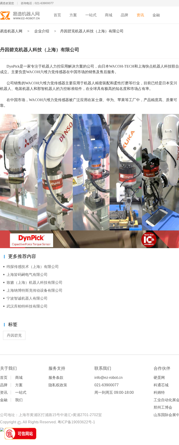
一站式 (90, 15)
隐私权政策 (57, 385)
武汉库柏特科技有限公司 (27, 306)
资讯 (140, 15)
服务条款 (55, 378)
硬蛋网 (159, 378)
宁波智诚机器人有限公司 (27, 298)
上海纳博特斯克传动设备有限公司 (34, 290)
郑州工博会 (163, 407)
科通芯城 (161, 385)
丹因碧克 (14, 335)
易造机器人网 (11, 31)
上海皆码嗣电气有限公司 (27, 275)
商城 (108, 15)
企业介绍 (41, 31)
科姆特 (159, 392)
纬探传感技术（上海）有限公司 (33, 267)
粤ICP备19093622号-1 (76, 422)
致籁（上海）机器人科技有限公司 (34, 282)
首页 (57, 15)
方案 (73, 15)
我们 (19, 400)
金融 (156, 15)
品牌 (124, 15)
